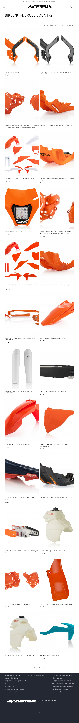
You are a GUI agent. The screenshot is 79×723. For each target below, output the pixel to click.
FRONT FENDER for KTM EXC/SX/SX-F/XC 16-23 (18, 444)
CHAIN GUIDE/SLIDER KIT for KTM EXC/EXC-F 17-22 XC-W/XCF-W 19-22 (20, 339)
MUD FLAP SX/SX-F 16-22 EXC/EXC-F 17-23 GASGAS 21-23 (56, 604)
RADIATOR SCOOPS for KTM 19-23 (49, 655)
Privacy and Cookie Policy (36, 675)
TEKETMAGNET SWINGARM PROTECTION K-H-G (53, 391)
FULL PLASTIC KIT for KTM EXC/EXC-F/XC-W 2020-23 (19, 178)
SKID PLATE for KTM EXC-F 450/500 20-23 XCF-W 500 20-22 (56, 498)
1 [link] (34, 667)
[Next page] (45, 667)
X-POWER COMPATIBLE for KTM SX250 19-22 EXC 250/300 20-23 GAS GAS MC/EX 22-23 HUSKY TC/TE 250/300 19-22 (22, 126)
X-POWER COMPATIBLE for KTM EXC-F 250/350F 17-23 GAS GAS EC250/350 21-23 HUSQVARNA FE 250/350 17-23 (56, 232)
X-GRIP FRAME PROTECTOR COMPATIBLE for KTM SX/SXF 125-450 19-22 (56, 73)
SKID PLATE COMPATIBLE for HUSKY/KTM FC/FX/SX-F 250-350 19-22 (57, 179)
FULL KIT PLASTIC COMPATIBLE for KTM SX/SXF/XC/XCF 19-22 (21, 285)
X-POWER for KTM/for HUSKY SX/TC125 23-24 (17, 604)
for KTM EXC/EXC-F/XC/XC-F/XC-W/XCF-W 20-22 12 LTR (20, 655)
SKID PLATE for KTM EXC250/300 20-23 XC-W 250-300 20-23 (56, 125)
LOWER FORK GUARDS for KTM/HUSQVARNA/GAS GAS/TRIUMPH (18, 392)
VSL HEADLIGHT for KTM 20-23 (13, 232)
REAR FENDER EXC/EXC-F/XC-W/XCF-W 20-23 (52, 338)
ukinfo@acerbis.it (11, 692)
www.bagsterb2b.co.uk (48, 700)
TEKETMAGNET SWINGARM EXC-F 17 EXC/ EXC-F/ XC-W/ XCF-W (22, 551)
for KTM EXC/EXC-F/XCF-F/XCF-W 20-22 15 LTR (52, 551)
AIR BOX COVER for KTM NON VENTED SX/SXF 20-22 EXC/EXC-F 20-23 (54, 445)
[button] (4, 7)
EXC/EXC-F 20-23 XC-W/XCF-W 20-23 (15, 72)
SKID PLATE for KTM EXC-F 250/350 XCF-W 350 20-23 (54, 285)
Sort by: (46, 25)
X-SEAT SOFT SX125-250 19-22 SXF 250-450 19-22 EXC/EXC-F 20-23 (21, 498)
